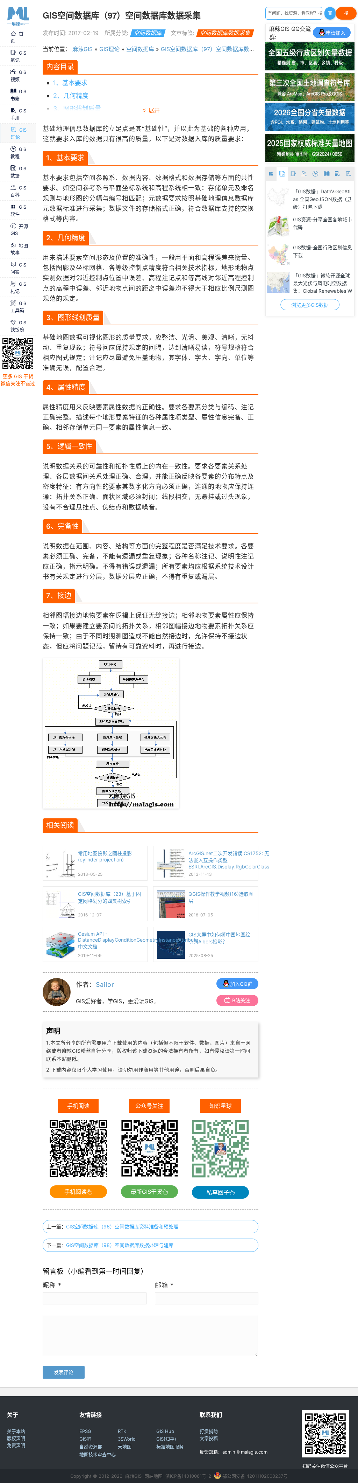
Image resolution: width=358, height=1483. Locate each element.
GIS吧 (85, 1439)
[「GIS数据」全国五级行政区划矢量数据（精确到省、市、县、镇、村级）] (310, 68)
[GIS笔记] (293, 174)
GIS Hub (165, 1431)
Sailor (105, 984)
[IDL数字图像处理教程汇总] (278, 198)
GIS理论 (109, 49)
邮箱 (164, 1285)
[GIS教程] (315, 174)
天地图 (124, 1446)
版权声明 (16, 1438)
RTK (122, 1431)
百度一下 (330, 15)
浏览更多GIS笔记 (310, 305)
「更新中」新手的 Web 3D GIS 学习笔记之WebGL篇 (322, 251)
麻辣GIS (82, 49)
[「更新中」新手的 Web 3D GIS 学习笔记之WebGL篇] (278, 254)
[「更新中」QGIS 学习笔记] (278, 226)
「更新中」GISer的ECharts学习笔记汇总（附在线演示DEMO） (321, 282)
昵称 (52, 1285)
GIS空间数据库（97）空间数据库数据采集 (213, 49)
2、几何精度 (70, 95)
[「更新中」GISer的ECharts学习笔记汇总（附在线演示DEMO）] (278, 282)
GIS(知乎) (166, 1439)
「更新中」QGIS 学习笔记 (321, 219)
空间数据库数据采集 (225, 32)
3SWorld (127, 1439)
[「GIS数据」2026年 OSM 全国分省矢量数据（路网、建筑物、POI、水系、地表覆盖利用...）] (310, 129)
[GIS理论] (348, 174)
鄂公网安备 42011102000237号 (255, 1476)
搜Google (346, 15)
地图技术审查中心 (97, 1454)
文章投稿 (209, 1438)
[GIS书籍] (326, 174)
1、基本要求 (70, 82)
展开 (154, 110)
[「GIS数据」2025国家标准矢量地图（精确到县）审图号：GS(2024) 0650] (310, 159)
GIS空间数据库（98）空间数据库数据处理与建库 (119, 1245)
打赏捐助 (209, 1431)
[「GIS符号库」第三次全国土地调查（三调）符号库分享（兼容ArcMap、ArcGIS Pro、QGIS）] (310, 98)
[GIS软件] (271, 174)
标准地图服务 (170, 1446)
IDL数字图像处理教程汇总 (321, 191)
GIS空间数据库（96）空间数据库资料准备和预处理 (122, 1226)
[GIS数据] (282, 174)
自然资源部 (90, 1446)
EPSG (85, 1431)
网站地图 (153, 1476)
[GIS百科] (304, 174)
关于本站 (16, 1431)
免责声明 (16, 1445)
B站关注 (241, 1000)
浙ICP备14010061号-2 (188, 1476)
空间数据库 (148, 32)
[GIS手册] (337, 174)
